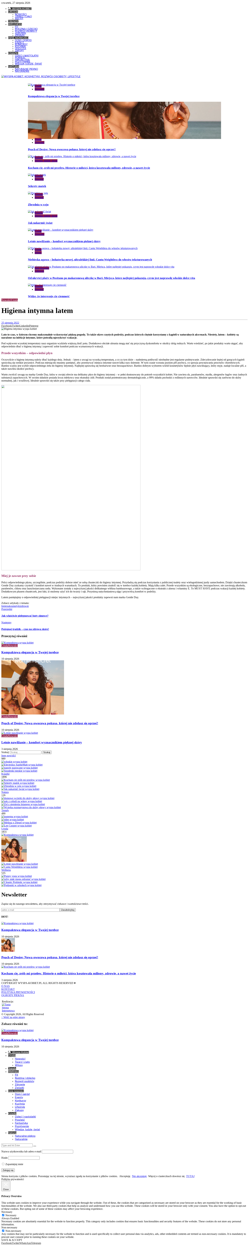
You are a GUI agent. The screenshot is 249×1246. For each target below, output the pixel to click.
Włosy (38, 252)
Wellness (6, 870)
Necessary (10, 1215)
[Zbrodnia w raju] (18, 786)
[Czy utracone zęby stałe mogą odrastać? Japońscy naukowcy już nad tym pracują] (23, 879)
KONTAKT (8, 989)
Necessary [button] (6, 1211)
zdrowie (24, 606)
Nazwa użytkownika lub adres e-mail (21, 1151)
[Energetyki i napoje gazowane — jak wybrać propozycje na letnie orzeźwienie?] (19, 767)
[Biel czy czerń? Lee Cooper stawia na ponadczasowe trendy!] (16, 825)
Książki (39, 157)
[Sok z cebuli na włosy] (21, 801)
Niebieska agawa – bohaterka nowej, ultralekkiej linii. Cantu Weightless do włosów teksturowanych (90, 259)
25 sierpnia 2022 (10, 322)
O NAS (5, 986)
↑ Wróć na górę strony (13, 1017)
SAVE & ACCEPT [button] (11, 1240)
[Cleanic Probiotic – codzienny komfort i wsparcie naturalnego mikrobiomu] (19, 882)
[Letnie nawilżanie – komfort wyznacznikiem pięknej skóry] (19, 863)
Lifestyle (39, 271)
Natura (5, 792)
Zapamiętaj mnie (14, 1164)
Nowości (39, 89)
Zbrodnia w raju (38, 204)
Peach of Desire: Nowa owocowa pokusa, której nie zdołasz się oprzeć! (72, 149)
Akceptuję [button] (124, 1176)
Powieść (39, 179)
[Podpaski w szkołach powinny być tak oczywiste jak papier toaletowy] (21, 885)
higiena (5, 606)
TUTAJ (190, 1176)
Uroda (38, 86)
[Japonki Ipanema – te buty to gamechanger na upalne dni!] (14, 816)
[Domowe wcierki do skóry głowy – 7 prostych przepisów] (27, 798)
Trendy (5, 810)
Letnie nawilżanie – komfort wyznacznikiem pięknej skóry (64, 241)
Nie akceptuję (139, 1176)
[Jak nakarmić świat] (20, 789)
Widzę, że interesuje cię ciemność (49, 296)
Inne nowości (42, 268)
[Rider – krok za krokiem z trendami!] (12, 819)
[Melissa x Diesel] (19, 822)
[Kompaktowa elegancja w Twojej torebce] (17, 834)
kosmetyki (14, 606)
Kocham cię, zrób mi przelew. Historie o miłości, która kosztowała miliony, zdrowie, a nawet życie (89, 167)
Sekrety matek (37, 186)
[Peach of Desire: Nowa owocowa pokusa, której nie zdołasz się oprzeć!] (14, 860)
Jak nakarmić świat (40, 222)
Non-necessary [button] (9, 1227)
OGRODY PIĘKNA (12, 995)
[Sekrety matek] (17, 783)
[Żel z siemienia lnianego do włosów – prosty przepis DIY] (23, 804)
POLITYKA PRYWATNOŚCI (18, 992)
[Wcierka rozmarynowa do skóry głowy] (31, 807)
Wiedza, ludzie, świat (46, 160)
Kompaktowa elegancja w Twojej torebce (54, 96)
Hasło (4, 1157)
